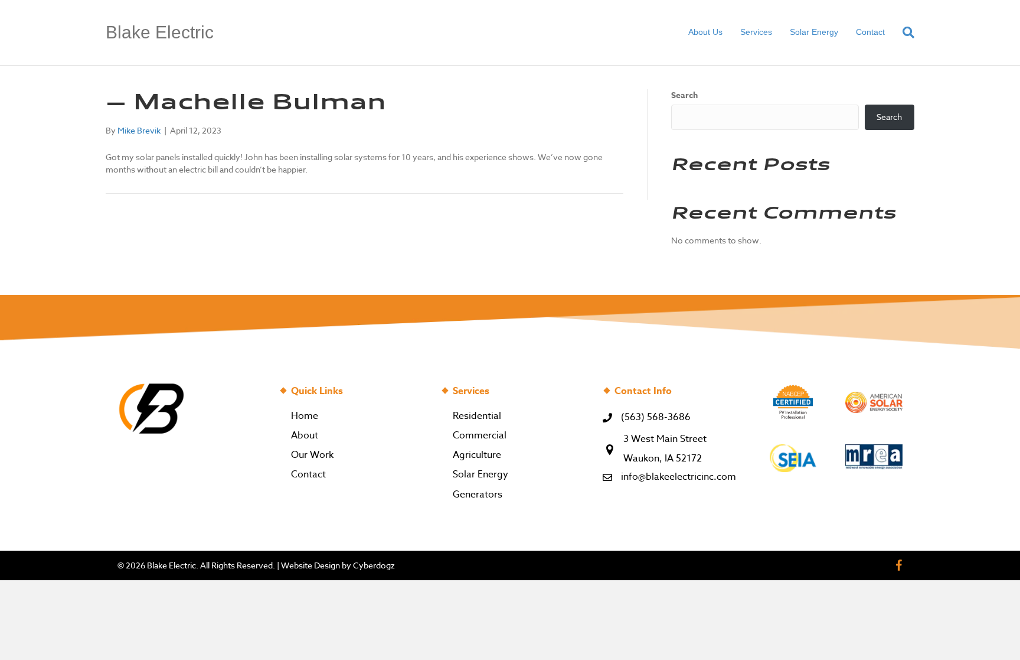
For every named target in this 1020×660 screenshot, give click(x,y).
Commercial (479, 435)
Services (756, 32)
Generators (477, 494)
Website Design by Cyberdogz (338, 565)
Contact (870, 32)
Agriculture (477, 455)
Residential (477, 416)
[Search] (904, 32)
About (304, 435)
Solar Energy (814, 32)
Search (684, 96)
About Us (705, 32)
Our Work (312, 455)
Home (304, 416)
